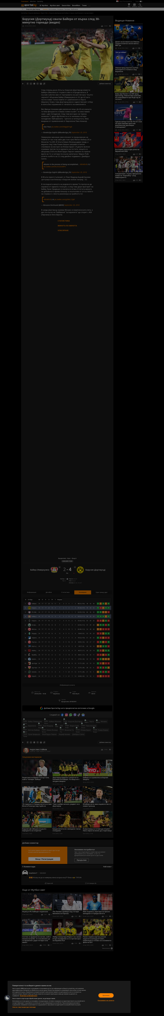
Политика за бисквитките (28, 996)
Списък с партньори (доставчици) (23, 1007)
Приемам (106, 995)
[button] (7, 998)
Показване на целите (106, 1000)
